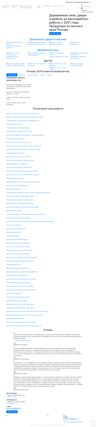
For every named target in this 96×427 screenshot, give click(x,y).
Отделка (42, 75)
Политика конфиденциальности (72, 422)
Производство (12, 75)
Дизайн (49, 75)
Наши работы (39, 6)
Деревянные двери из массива (48, 39)
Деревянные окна (48, 50)
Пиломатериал (47, 6)
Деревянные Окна (15, 6)
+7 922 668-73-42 (11, 403)
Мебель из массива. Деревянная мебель (26, 6)
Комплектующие (33, 75)
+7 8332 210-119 (11, 397)
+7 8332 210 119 (86, 6)
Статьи (55, 6)
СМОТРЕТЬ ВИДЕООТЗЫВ (22, 340)
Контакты (61, 6)
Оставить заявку (55, 33)
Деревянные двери (6, 6)
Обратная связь (12, 412)
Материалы (22, 75)
